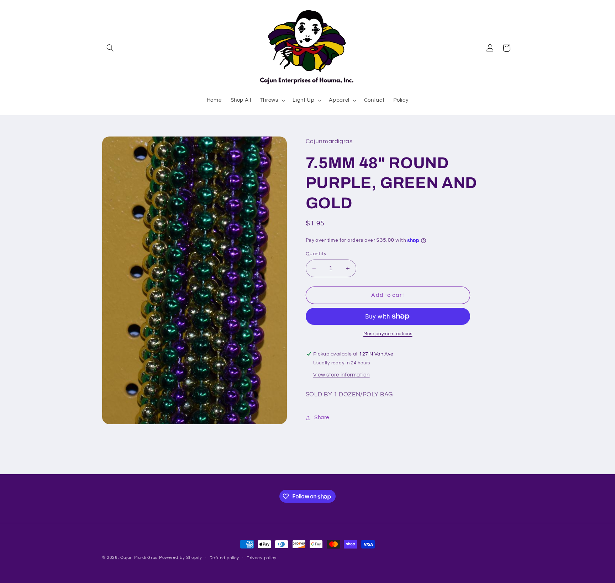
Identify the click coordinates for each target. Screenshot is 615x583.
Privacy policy (262, 558)
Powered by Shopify (180, 558)
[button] (110, 48)
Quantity (316, 253)
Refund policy (225, 558)
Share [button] (321, 418)
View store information (341, 375)
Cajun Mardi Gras (139, 558)
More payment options (387, 334)
